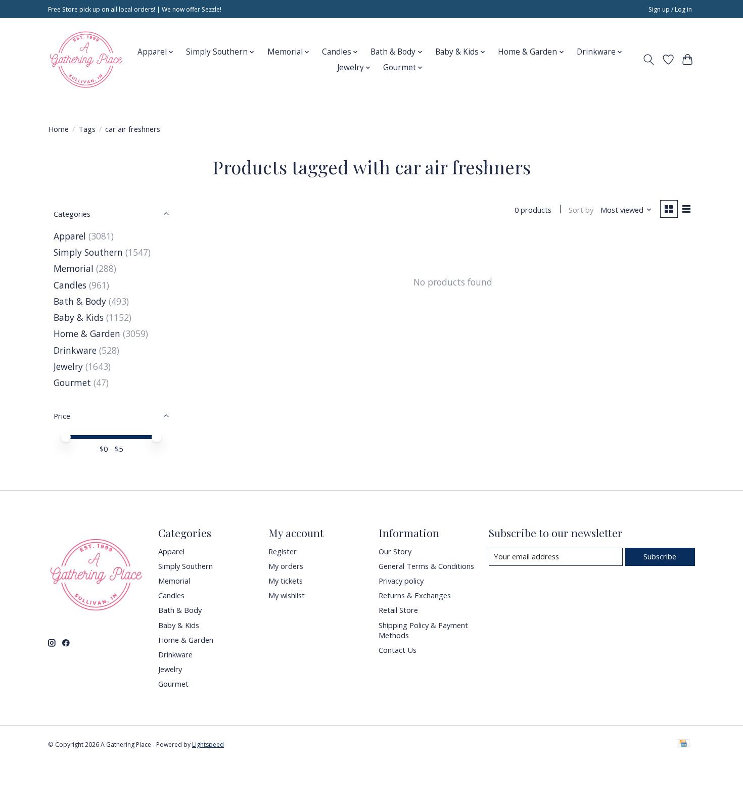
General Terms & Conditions (426, 566)
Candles (70, 285)
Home (58, 129)
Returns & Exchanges (415, 595)
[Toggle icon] (648, 60)
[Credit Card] (683, 744)
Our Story (395, 551)
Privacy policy (401, 581)
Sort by (581, 210)
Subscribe (659, 556)
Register (282, 551)
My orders (285, 566)
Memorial (74, 268)
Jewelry (68, 366)
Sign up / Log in (670, 9)
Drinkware (75, 350)
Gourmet (72, 382)
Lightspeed (208, 744)
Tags (87, 129)
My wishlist (286, 595)
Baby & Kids (79, 317)
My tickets (285, 581)
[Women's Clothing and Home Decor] (86, 60)
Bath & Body (80, 301)
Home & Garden (87, 333)
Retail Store (398, 610)
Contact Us (397, 650)
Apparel (70, 236)
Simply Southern (88, 252)
